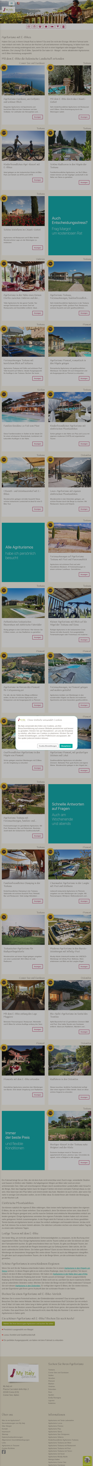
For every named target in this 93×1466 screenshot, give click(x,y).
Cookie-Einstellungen (48, 746)
